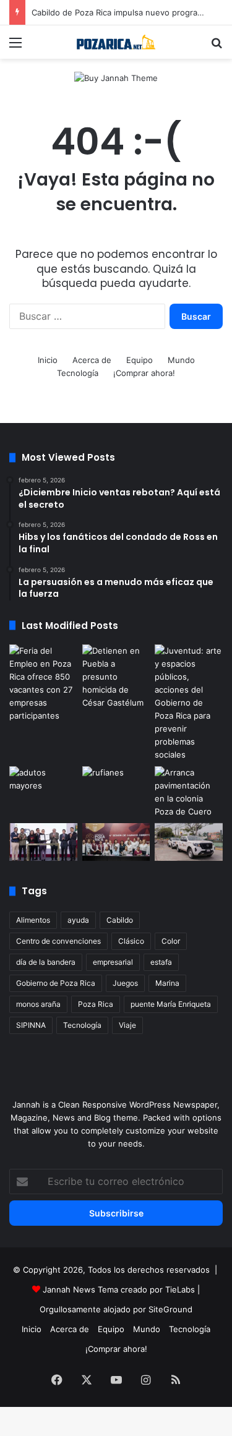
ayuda (78, 920)
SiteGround (170, 1309)
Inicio (48, 360)
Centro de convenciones (58, 941)
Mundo (181, 360)
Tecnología (77, 373)
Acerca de (91, 360)
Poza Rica (95, 1004)
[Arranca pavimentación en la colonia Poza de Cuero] (189, 792)
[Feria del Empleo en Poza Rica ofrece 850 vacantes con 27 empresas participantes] (43, 683)
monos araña (38, 1004)
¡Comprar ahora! (144, 373)
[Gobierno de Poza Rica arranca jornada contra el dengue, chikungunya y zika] (189, 842)
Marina (167, 983)
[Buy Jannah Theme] (116, 77)
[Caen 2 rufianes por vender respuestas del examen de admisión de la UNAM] (116, 785)
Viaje (127, 1025)
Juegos (125, 983)
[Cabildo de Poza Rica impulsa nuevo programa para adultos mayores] (116, 842)
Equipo (139, 360)
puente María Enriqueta (171, 1004)
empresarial (113, 962)
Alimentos (33, 920)
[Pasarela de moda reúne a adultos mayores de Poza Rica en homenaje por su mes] (43, 785)
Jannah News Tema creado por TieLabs (119, 1289)
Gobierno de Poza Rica (55, 983)
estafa (161, 962)
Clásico (131, 941)
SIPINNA (31, 1025)
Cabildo (119, 920)
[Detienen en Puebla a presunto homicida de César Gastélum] (116, 676)
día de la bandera (45, 962)
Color (170, 941)
